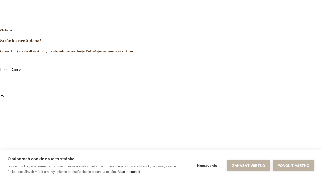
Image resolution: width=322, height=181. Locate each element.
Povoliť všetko (293, 166)
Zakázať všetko (248, 166)
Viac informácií (129, 172)
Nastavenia (207, 166)
